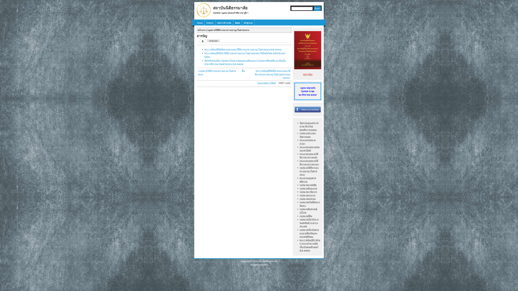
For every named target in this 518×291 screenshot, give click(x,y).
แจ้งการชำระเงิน (224, 23)
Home (200, 23)
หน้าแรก (202, 30)
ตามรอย (213, 41)
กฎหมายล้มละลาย (308, 188)
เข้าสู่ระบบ (248, 23)
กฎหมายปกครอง (308, 199)
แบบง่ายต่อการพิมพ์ (266, 83)
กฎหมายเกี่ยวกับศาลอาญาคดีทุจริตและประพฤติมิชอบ (309, 233)
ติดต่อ (237, 23)
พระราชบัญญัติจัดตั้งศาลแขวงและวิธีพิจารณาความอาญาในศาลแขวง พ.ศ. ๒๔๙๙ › (272, 74)
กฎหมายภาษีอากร (308, 192)
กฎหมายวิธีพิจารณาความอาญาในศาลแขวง (228, 30)
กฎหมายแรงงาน (307, 195)
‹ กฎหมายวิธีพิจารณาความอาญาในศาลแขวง (217, 72)
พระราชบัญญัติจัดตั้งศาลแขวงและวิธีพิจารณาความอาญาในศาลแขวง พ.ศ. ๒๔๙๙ (243, 49)
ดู (204, 41)
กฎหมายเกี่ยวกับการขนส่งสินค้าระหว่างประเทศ (309, 222)
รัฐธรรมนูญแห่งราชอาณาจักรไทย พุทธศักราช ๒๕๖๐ (309, 126)
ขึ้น (243, 71)
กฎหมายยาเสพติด (308, 185)
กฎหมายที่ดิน (306, 216)
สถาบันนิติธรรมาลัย (230, 8)
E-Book (210, 23)
